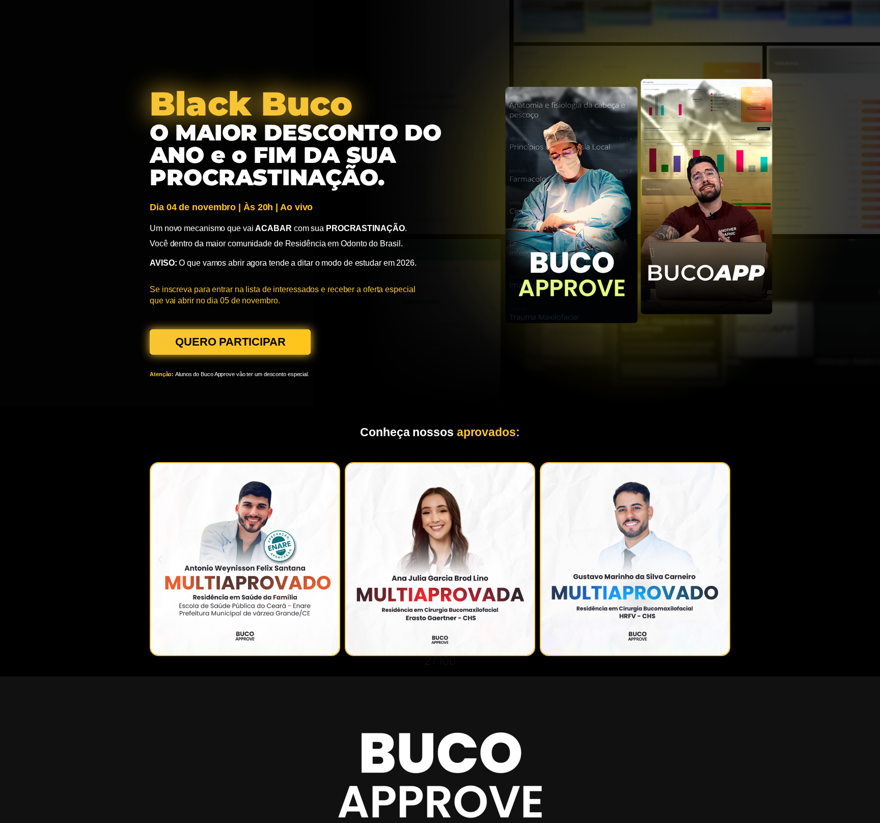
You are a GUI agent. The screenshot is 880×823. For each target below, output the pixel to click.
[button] (160, 559)
